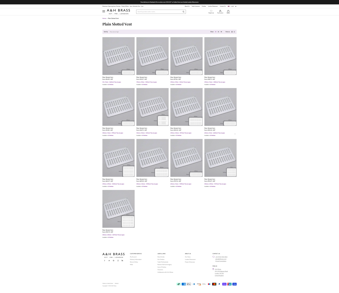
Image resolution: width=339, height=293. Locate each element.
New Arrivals (160, 257)
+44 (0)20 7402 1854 (221, 257)
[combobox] (232, 6)
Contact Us (223, 6)
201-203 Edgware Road (221, 271)
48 (221, 31)
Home (104, 18)
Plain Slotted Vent (107, 77)
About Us (187, 6)
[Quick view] (118, 56)
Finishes (204, 6)
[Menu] (104, 9)
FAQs (131, 264)
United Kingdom (219, 275)
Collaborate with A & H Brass (165, 272)
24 (215, 31)
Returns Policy (134, 262)
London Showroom (213, 6)
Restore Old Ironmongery (164, 264)
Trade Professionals (162, 262)
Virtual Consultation (220, 261)
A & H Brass (218, 269)
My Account (133, 257)
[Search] (183, 12)
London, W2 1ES (219, 273)
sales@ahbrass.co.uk (220, 259)
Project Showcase (190, 262)
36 (218, 31)
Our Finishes (160, 259)
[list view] (234, 32)
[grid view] (232, 32)
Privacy (117, 283)
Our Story (188, 257)
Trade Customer (196, 6)
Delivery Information (136, 259)
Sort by (106, 31)
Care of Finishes (161, 267)
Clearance (160, 269)
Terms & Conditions (107, 283)
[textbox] (232, 6)
